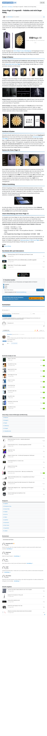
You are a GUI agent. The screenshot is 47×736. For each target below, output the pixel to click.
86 (41, 381)
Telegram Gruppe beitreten (37, 298)
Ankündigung (10, 6)
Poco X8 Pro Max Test (12, 390)
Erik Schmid (10, 16)
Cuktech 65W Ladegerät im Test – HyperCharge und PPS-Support (20, 487)
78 (41, 397)
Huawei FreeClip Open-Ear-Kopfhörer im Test (16, 493)
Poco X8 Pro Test (11, 396)
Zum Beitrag (9, 548)
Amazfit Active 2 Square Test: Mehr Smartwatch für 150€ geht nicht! (21, 482)
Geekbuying (6, 425)
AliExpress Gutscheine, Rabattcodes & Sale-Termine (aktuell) (20, 611)
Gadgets (5, 511)
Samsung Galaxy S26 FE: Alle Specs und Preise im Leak (20, 254)
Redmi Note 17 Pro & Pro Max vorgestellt (17, 265)
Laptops (5, 530)
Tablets (5, 517)
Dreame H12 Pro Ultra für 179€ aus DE (15, 594)
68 (41, 370)
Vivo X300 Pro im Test (12, 364)
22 (41, 403)
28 (44, 440)
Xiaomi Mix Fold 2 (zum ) (12, 64)
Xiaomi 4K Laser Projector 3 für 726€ (15, 605)
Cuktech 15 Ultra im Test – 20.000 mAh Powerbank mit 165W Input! (21, 455)
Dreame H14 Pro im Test (12, 466)
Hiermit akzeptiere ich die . (15, 292)
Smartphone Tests (7, 506)
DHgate (5, 423)
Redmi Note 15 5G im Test (13, 401)
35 (41, 376)
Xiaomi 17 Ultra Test (12, 358)
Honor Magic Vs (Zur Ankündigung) (22, 51)
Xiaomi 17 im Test (11, 380)
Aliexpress (6, 417)
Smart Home (6, 525)
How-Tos (6, 514)
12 (44, 483)
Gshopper (6, 428)
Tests (6, 286)
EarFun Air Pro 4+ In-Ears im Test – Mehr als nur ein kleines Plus (20, 471)
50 (41, 392)
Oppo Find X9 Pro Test (12, 369)
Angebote (7, 284)
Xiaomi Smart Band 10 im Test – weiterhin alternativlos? (19, 439)
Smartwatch (6, 522)
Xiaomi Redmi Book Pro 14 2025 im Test (15, 460)
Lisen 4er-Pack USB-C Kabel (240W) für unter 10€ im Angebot (20, 589)
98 (41, 360)
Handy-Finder (6, 509)
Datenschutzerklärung (21, 292)
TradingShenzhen (7, 431)
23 (41, 408)
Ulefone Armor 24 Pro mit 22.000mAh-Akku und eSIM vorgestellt (22, 259)
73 (41, 365)
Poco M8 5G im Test (12, 406)
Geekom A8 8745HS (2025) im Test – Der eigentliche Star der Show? (21, 476)
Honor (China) (7, 246)
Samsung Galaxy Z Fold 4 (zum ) (30, 240)
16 (41, 473)
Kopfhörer (6, 519)
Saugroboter (6, 528)
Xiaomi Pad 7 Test (11, 450)
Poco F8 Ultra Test (11, 385)
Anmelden (40, 290)
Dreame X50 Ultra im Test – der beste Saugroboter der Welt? (19, 444)
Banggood (6, 420)
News (6, 287)
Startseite (5, 6)
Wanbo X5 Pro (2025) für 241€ (14, 600)
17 (44, 267)
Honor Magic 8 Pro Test (12, 374)
